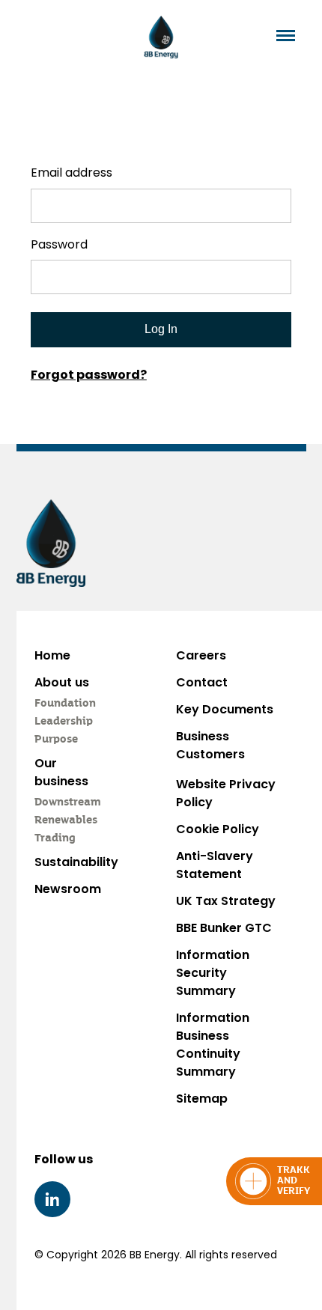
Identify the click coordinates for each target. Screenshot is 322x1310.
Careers (201, 655)
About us (61, 682)
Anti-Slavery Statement (214, 865)
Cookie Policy (217, 829)
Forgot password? (89, 374)
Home (52, 655)
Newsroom (67, 889)
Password (59, 244)
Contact (202, 682)
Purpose (56, 740)
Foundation (65, 704)
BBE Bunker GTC (224, 927)
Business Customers (210, 745)
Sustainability (76, 862)
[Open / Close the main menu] (286, 35)
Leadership (63, 722)
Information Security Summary (212, 972)
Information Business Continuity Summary (212, 1044)
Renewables (65, 820)
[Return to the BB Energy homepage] (161, 37)
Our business (61, 772)
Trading (55, 838)
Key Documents (224, 709)
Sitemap (202, 1098)
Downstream (67, 802)
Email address (71, 172)
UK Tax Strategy (226, 901)
